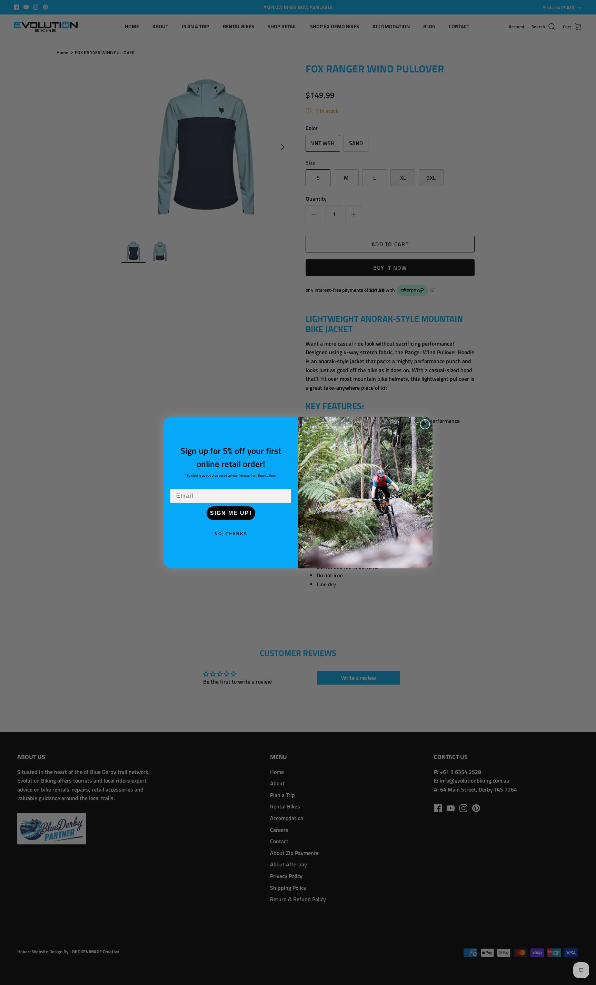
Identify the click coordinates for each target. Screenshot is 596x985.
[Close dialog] (425, 424)
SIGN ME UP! (231, 513)
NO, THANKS (231, 533)
